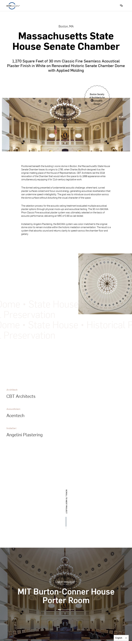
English (118, 637)
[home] (13, 5)
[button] (121, 5)
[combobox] (121, 638)
